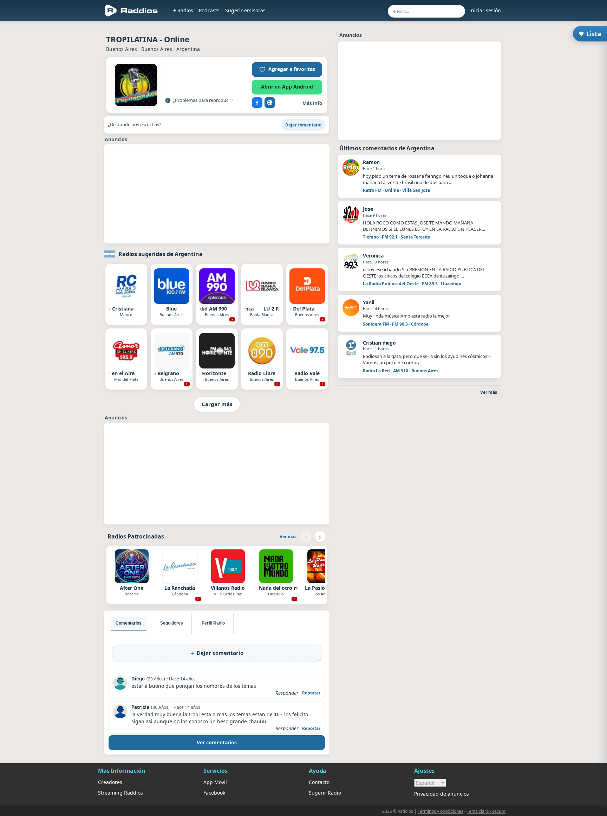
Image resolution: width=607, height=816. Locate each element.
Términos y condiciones (440, 811)
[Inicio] (131, 10)
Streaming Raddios (120, 792)
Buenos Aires (121, 49)
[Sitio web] (270, 102)
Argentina (188, 49)
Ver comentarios (217, 742)
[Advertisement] (66, 130)
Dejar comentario (303, 125)
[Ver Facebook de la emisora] (257, 102)
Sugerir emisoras (245, 10)
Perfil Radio (213, 623)
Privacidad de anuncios (441, 793)
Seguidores (171, 623)
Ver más (288, 537)
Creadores (110, 782)
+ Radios (183, 10)
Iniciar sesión (485, 10)
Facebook (214, 792)
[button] (287, 69)
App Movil (215, 782)
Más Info (312, 103)
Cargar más (217, 403)
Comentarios (129, 623)
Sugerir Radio (325, 792)
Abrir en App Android (287, 86)
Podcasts (209, 10)
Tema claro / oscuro (486, 811)
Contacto (319, 782)
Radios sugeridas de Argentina (160, 254)
